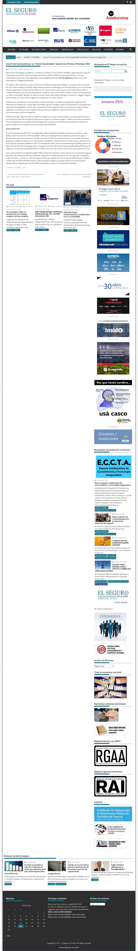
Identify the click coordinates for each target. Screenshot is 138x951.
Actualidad (23, 50)
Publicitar (96, 50)
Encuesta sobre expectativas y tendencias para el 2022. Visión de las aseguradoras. (25, 175)
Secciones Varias (39, 50)
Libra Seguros (112, 555)
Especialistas (83, 50)
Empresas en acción (100, 555)
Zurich (24, 168)
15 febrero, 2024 (13, 206)
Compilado (53, 50)
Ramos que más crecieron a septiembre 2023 (65, 904)
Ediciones (11, 50)
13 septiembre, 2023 (120, 562)
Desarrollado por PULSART (69, 947)
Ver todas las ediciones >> (104, 609)
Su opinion (108, 50)
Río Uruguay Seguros (101, 584)
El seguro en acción (27, 69)
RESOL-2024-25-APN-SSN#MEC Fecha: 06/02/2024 (67, 917)
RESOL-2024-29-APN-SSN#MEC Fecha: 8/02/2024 (66, 914)
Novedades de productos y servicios (105, 510)
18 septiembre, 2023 (120, 538)
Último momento (61, 884)
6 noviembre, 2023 (119, 514)
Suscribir (120, 50)
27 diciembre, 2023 (102, 480)
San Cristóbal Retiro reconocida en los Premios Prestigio (74, 175)
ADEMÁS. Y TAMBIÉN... (14, 168)
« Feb (8, 936)
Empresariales (68, 50)
